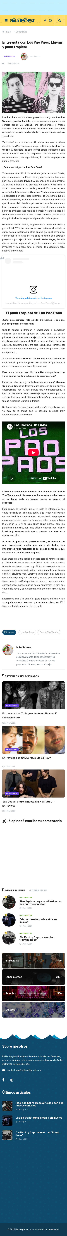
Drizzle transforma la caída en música (38, 920)
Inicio (8, 32)
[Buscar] (60, 20)
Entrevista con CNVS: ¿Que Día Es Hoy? (26, 757)
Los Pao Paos (27, 632)
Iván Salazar (34, 56)
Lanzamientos (25, 897)
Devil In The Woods (49, 632)
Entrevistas (21, 32)
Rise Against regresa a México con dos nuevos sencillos (40, 903)
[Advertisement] (25, 860)
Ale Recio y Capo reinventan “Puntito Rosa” (36, 938)
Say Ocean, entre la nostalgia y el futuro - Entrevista (28, 803)
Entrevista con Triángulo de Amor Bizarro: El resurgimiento (29, 715)
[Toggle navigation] (6, 20)
